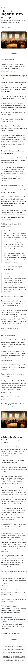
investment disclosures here (12, 661)
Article (3, 7)
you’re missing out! (21, 76)
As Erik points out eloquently (9, 224)
